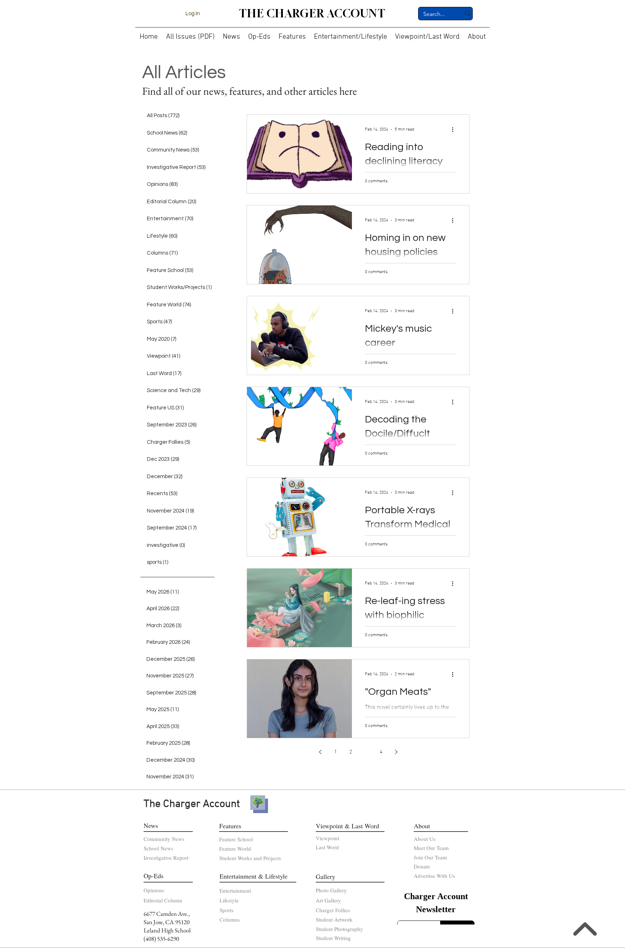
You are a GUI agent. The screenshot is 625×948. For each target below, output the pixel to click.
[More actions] (455, 129)
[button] (231, 34)
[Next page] (396, 751)
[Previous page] (320, 751)
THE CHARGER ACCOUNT (312, 13)
